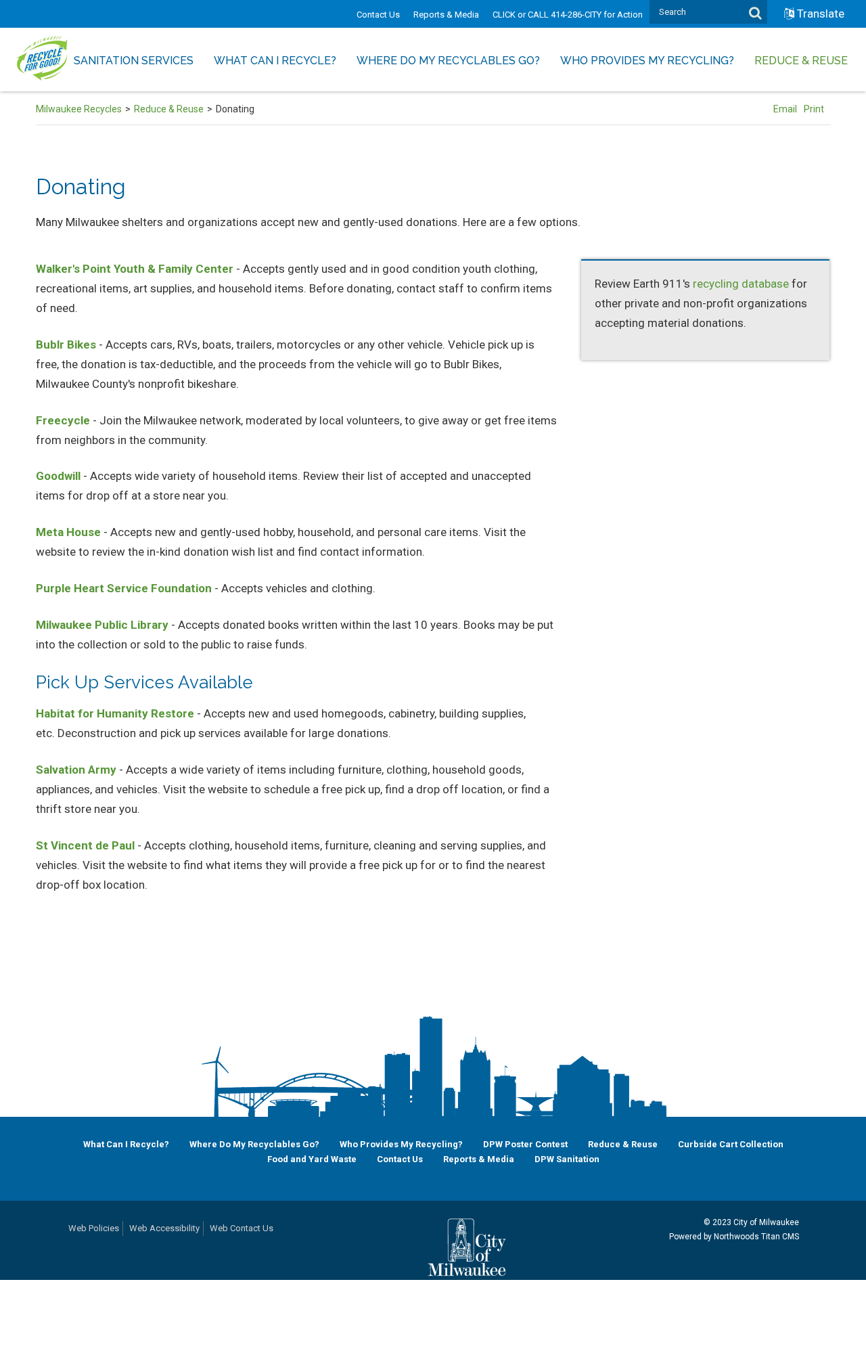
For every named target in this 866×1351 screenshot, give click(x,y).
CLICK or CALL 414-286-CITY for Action (568, 14)
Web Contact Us (241, 1228)
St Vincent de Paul (85, 845)
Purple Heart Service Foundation (124, 588)
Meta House (68, 532)
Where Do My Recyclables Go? (254, 1144)
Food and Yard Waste (312, 1159)
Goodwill (58, 476)
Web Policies (93, 1228)
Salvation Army (76, 769)
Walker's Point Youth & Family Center (134, 268)
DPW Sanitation (566, 1159)
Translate (820, 13)
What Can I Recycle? (126, 1144)
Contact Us (378, 14)
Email (785, 109)
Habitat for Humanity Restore (115, 713)
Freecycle (63, 420)
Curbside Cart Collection (730, 1144)
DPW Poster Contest (525, 1144)
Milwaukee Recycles (79, 109)
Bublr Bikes (66, 344)
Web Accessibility (164, 1228)
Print (814, 109)
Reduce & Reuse (169, 109)
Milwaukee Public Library (102, 625)
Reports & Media (446, 14)
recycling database (741, 283)
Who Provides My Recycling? (401, 1144)
